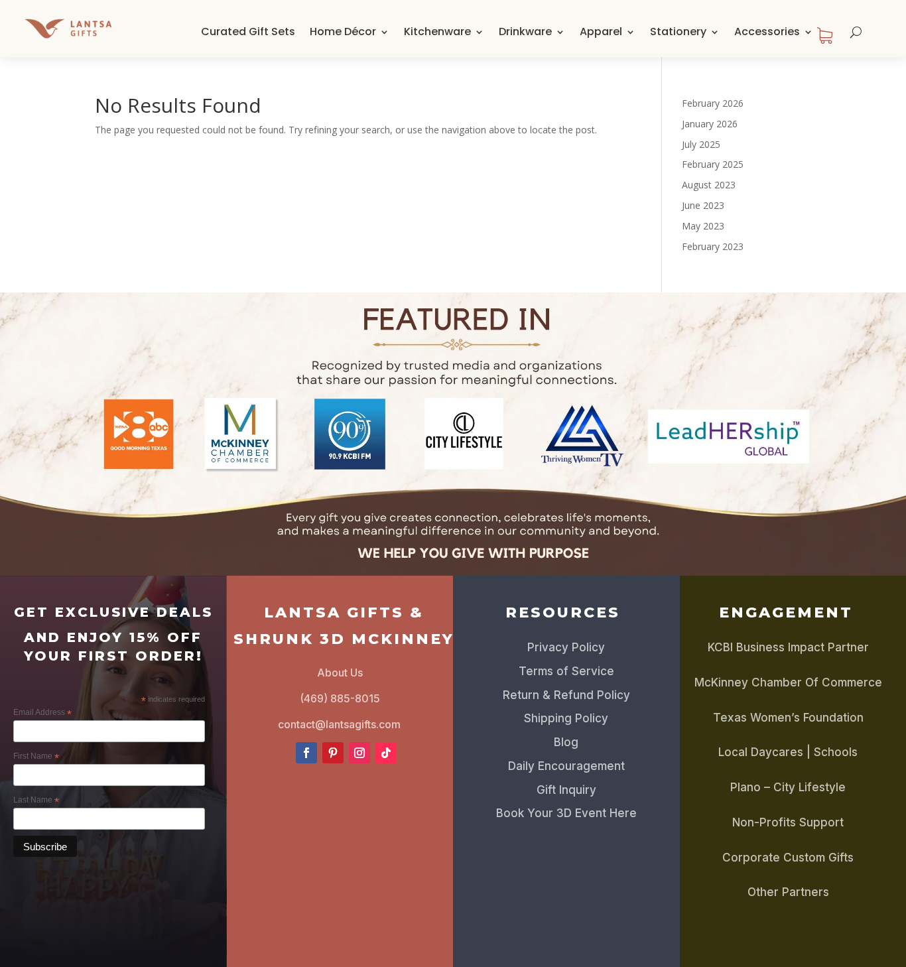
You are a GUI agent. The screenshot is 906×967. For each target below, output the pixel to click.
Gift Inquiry (566, 790)
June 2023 (703, 205)
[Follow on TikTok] (386, 752)
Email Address (42, 713)
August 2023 (709, 184)
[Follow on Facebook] (306, 752)
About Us (340, 672)
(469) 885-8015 (340, 698)
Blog (566, 742)
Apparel (601, 31)
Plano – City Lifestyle (788, 787)
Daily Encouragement (566, 766)
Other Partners (788, 892)
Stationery (678, 31)
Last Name (36, 800)
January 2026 (710, 123)
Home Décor (343, 31)
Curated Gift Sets (248, 31)
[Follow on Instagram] (359, 752)
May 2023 (703, 226)
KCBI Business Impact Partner (788, 647)
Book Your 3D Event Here (566, 813)
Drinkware (525, 31)
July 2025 (701, 144)
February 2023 (713, 246)
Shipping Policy (566, 718)
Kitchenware (437, 31)
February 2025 (713, 164)
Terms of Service (566, 671)
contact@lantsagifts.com (339, 724)
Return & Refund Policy (566, 695)
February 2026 (713, 103)
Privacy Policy (566, 647)
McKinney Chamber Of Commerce (788, 682)
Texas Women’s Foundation (788, 717)
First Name (36, 756)
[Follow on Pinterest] (333, 752)
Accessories (767, 31)
